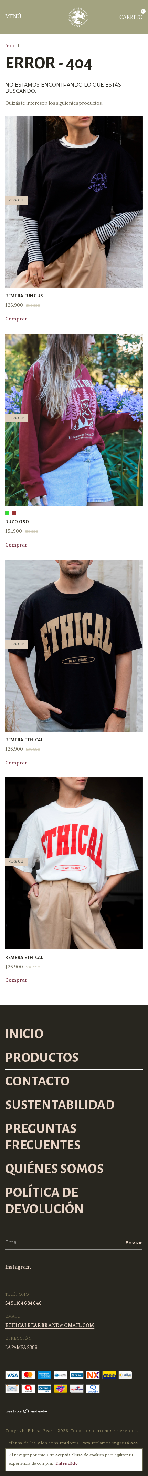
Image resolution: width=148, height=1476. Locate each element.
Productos (42, 1057)
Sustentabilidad (60, 1105)
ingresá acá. (125, 1443)
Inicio (10, 46)
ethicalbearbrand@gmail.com (49, 1325)
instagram (18, 1267)
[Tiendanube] (26, 1412)
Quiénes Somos (54, 1169)
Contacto (37, 1081)
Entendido (66, 1463)
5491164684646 (23, 1303)
